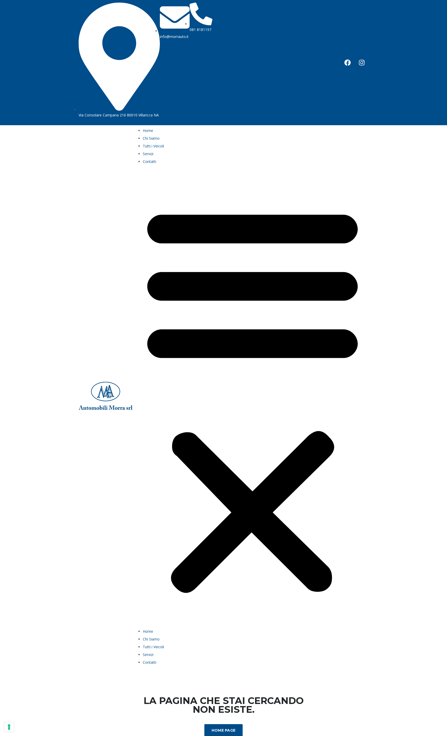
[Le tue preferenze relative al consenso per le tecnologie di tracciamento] (9, 727)
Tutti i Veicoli (153, 146)
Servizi (148, 153)
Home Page (224, 730)
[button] (252, 398)
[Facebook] (347, 62)
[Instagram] (361, 62)
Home (148, 130)
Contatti (149, 161)
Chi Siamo (151, 138)
